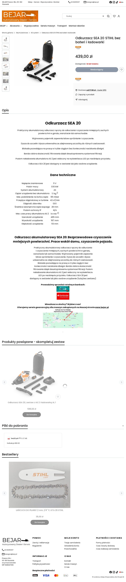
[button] (108, 16)
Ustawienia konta (71, 546)
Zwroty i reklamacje (40, 542)
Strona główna (7, 33)
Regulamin (37, 546)
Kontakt (67, 561)
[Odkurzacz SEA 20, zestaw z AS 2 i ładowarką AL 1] (31, 373)
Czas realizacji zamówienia (107, 549)
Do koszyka (32, 414)
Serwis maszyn (70, 564)
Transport (36, 561)
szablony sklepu (99, 577)
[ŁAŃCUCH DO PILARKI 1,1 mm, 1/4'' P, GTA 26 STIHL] (39, 485)
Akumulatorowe (22, 33)
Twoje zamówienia (72, 542)
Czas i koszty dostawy (105, 546)
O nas (66, 567)
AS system (35, 33)
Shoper (120, 577)
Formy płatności (103, 542)
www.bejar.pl (102, 307)
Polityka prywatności (41, 564)
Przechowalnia (70, 549)
